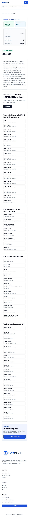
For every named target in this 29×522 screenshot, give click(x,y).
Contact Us (4, 487)
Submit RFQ (14, 505)
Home (3, 13)
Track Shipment (5, 497)
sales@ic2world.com (8, 499)
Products (8, 13)
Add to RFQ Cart (15, 436)
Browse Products (6, 473)
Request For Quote (6, 475)
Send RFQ (7, 106)
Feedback (4, 477)
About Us (4, 485)
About (12, 516)
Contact (16, 516)
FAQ (3, 489)
